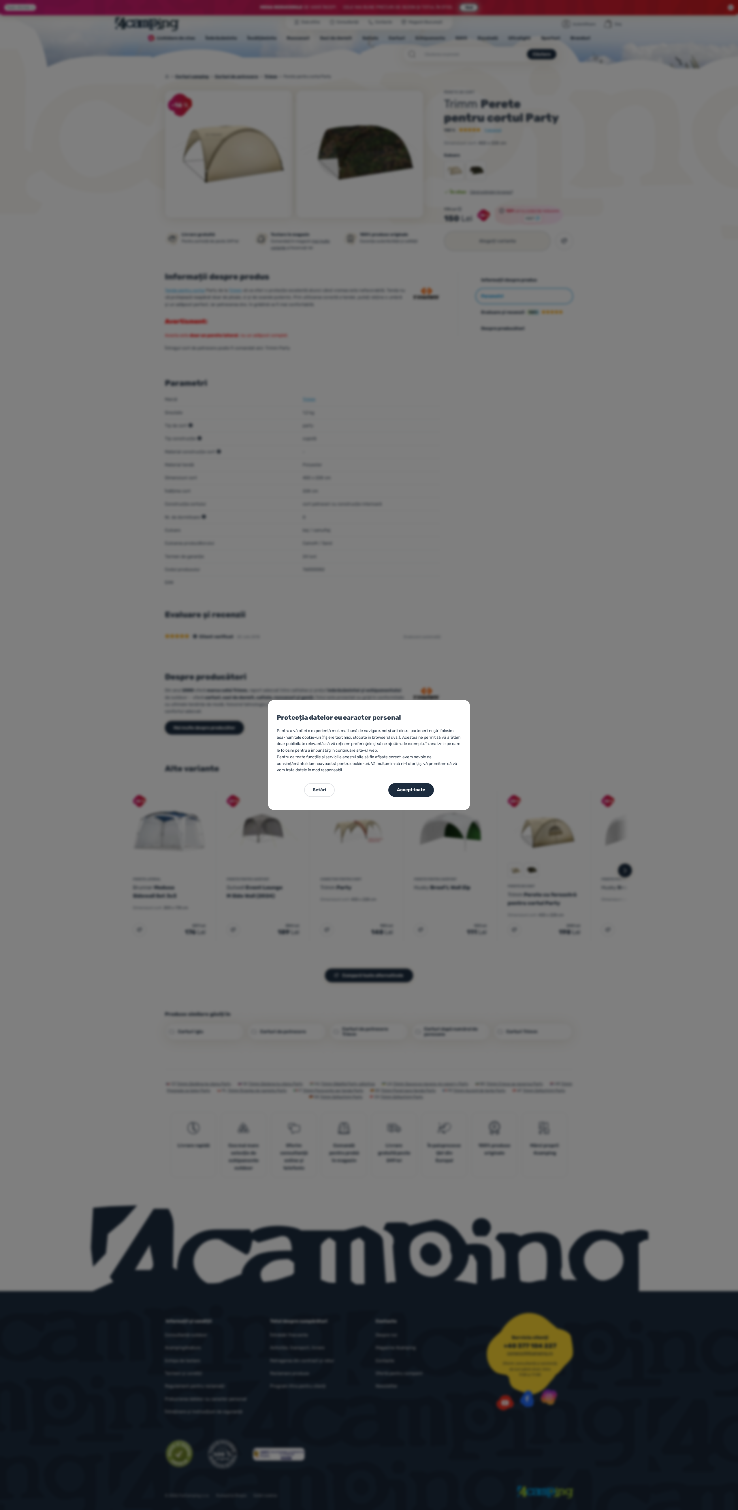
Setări (319, 789)
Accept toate (411, 789)
